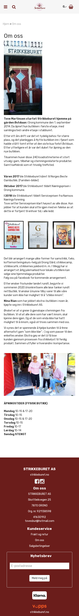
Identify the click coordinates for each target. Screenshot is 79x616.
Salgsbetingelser (39, 546)
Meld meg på (39, 578)
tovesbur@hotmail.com (39, 521)
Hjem (6, 24)
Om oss (16, 24)
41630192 (39, 517)
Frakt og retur (39, 534)
